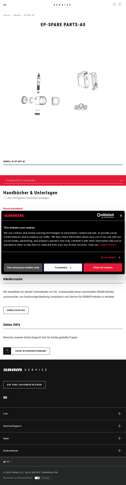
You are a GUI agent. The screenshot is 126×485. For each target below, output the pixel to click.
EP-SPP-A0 (29, 15)
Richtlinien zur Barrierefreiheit (17, 478)
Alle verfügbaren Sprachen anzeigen (28, 198)
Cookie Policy (107, 244)
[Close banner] (121, 216)
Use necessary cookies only (23, 267)
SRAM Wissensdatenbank (30, 351)
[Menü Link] (4, 5)
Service (63, 5)
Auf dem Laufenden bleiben (24, 385)
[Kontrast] (37, 478)
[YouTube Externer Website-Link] (5, 398)
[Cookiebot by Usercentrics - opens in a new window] (99, 215)
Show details (108, 257)
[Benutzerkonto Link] (119, 5)
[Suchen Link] (114, 5)
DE (7, 461)
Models (17, 15)
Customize (61, 267)
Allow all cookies (103, 267)
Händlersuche (16, 310)
